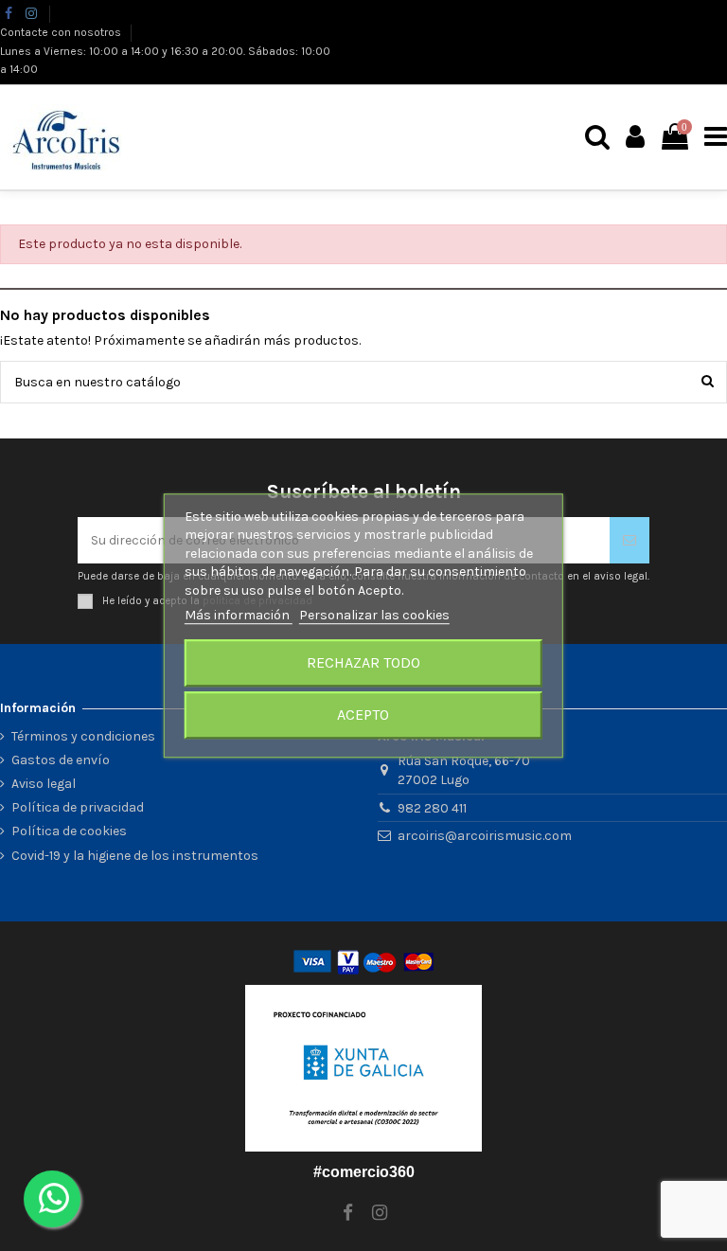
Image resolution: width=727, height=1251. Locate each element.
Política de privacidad (77, 807)
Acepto (363, 715)
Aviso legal (43, 784)
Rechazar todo (363, 662)
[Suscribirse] (629, 540)
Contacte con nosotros (62, 32)
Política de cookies (69, 831)
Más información (239, 616)
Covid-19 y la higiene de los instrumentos (134, 856)
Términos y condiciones (83, 736)
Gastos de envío (60, 760)
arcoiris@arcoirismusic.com (485, 836)
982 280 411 (432, 808)
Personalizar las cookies (374, 616)
